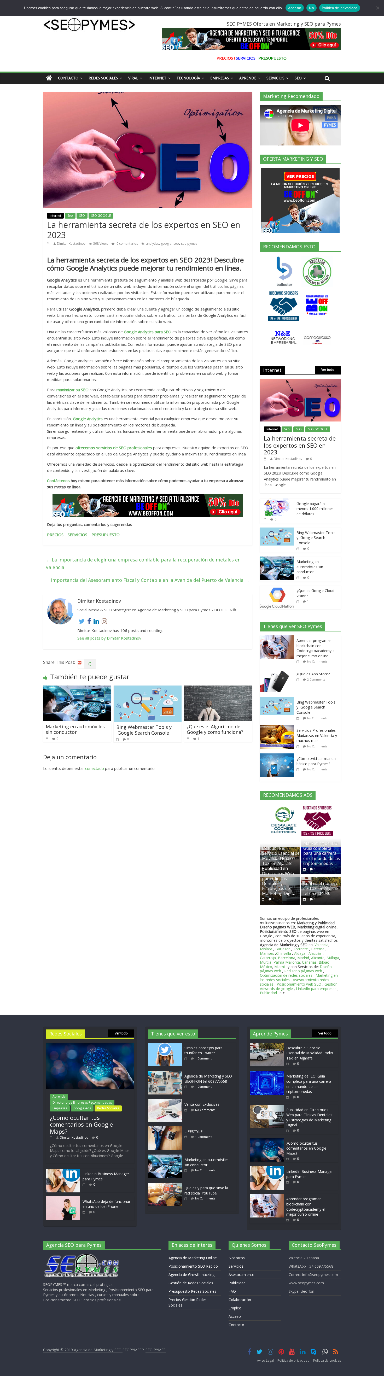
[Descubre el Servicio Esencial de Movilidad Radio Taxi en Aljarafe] (267, 1045)
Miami (279, 966)
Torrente (300, 948)
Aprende (247, 77)
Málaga (333, 957)
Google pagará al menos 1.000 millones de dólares (315, 508)
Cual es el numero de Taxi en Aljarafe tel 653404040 (321, 888)
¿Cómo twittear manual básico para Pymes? (316, 761)
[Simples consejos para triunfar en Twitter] (166, 1045)
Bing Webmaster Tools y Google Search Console (144, 730)
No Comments (317, 661)
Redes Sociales (103, 77)
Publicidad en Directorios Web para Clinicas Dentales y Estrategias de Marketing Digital (279, 880)
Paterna (317, 948)
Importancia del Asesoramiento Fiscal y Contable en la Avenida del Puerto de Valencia (150, 580)
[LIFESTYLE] (166, 1128)
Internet (157, 77)
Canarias (309, 962)
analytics (152, 243)
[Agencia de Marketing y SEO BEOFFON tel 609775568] (166, 1073)
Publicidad (269, 992)
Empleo (235, 1307)
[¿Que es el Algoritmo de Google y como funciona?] (218, 689)
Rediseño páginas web (303, 970)
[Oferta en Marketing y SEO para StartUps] (147, 505)
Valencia (321, 944)
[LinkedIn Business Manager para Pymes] (63, 1171)
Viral (133, 77)
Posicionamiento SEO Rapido (193, 1266)
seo (176, 243)
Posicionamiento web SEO (299, 984)
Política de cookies (327, 1360)
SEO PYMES (156, 1349)
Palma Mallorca (287, 962)
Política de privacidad (293, 1360)
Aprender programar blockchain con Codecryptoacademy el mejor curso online (315, 648)
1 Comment (203, 1058)
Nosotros (237, 1257)
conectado (94, 768)
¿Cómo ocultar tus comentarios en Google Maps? (81, 1124)
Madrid (303, 957)
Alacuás (315, 953)
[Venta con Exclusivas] (166, 1101)
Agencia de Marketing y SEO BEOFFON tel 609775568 (208, 1079)
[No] (377, 7)
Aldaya (299, 953)
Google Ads (82, 1108)
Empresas (219, 77)
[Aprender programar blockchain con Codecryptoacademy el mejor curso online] (278, 638)
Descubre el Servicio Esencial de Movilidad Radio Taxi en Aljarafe (281, 855)
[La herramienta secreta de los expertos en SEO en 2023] (300, 381)
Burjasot (282, 948)
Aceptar (294, 8)
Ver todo (327, 369)
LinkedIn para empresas (316, 988)
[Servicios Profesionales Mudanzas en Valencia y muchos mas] (278, 727)
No (311, 8)
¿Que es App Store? (313, 673)
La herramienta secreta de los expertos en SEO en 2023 (300, 445)
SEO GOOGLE (101, 215)
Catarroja (268, 957)
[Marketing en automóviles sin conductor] (77, 689)
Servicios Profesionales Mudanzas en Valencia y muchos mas (316, 735)
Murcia (265, 962)
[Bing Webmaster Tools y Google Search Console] (148, 689)
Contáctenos (59, 480)
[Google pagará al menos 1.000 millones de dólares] (277, 501)
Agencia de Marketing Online (192, 1257)
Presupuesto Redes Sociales (192, 1291)
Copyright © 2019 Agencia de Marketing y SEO (83, 1349)
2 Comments (316, 679)
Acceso (235, 1316)
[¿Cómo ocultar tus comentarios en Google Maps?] (90, 1045)
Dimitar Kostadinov (71, 243)
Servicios (275, 77)
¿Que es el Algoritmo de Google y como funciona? (215, 729)
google (166, 243)
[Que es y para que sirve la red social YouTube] (166, 1185)
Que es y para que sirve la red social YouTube (206, 1190)
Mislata (266, 948)
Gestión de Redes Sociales (190, 1282)
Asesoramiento (241, 1274)
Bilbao (324, 962)
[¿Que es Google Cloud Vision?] (277, 588)
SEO (82, 215)
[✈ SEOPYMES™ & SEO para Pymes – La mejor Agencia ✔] (49, 78)
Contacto (68, 77)
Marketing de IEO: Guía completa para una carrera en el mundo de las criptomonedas (321, 853)
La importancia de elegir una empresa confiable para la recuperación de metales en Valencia (143, 563)
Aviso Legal (265, 1360)
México (266, 966)
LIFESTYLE (193, 1131)
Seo (298, 77)
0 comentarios (127, 243)
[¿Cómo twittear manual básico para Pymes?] (278, 756)
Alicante (317, 957)
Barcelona (286, 957)
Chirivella (283, 953)
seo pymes (189, 243)
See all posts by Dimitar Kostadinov (109, 638)
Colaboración (240, 1299)
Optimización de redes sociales (286, 975)
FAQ (232, 1291)
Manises (267, 953)
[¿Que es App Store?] (278, 671)
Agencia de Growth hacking (191, 1274)
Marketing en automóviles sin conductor (75, 729)
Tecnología (188, 77)
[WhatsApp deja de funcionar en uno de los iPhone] (63, 1198)
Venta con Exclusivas (201, 1104)
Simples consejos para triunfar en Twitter (203, 1050)
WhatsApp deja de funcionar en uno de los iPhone (106, 1204)
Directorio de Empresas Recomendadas (82, 1102)
